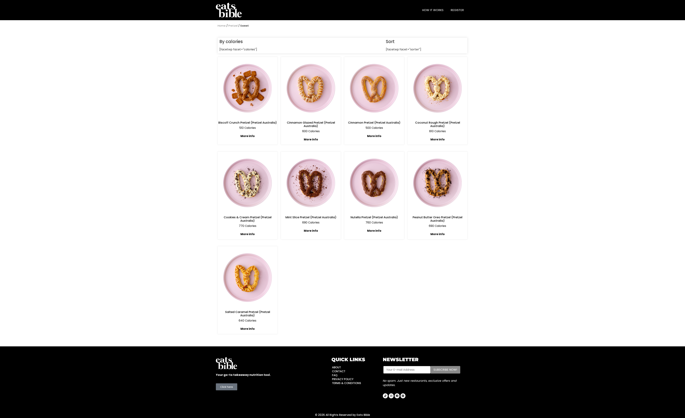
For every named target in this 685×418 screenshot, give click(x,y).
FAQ (334, 375)
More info (247, 136)
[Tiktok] (385, 395)
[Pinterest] (402, 395)
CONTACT (338, 371)
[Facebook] (397, 395)
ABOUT (336, 367)
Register (457, 10)
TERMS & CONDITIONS (346, 383)
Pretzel (233, 26)
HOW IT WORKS (432, 10)
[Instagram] (391, 395)
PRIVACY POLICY (342, 379)
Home (222, 26)
